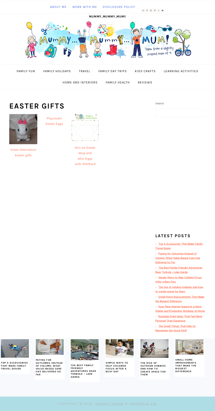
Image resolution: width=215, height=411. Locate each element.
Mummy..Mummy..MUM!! (107, 16)
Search (159, 103)
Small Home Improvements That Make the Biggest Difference (186, 365)
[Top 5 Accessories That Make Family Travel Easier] (15, 348)
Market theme (110, 404)
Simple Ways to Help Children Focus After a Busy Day (117, 367)
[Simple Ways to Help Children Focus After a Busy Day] (120, 348)
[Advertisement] (180, 176)
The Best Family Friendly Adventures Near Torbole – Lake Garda (83, 371)
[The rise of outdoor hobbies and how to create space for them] (154, 348)
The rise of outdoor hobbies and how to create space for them (153, 369)
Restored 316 (144, 404)
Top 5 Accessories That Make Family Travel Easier (14, 365)
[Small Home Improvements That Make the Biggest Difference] (189, 347)
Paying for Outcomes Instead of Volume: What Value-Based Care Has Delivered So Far (177, 258)
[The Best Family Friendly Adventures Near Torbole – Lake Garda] (85, 349)
